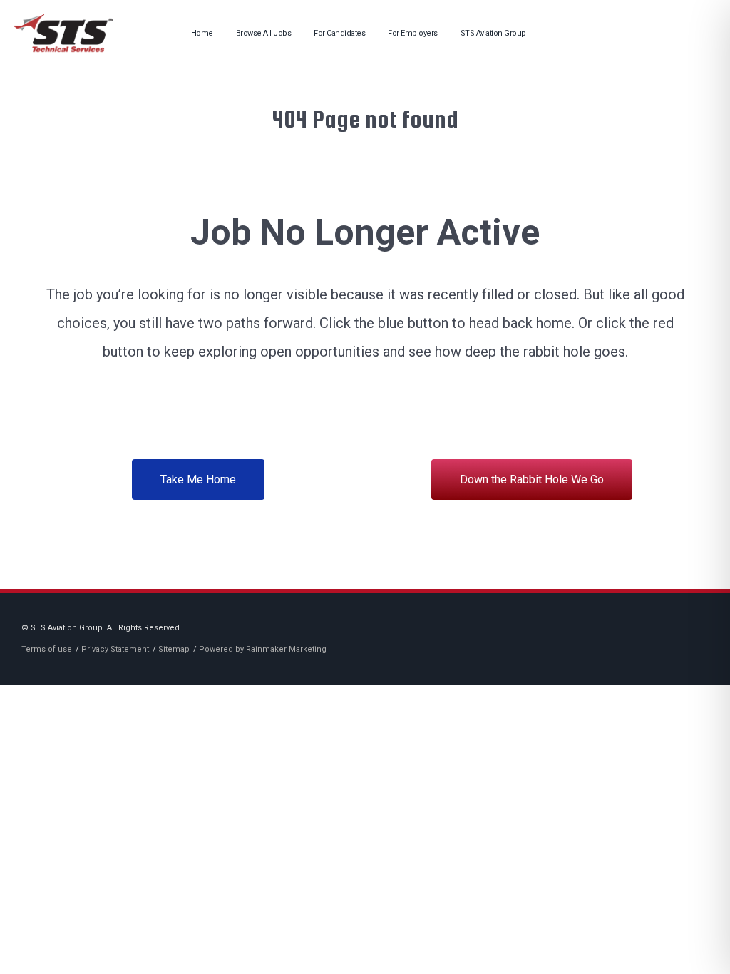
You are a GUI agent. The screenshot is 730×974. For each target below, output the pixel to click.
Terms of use (46, 649)
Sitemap (174, 649)
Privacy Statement (115, 649)
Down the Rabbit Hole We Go (532, 479)
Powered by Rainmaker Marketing (263, 649)
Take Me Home (198, 479)
